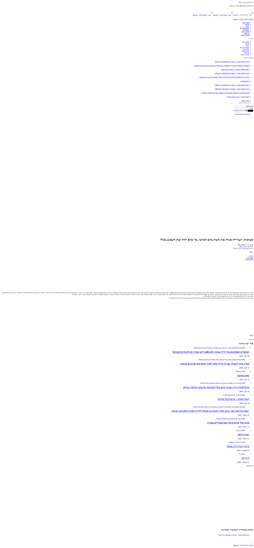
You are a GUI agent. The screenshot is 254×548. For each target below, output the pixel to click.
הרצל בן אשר (241, 244)
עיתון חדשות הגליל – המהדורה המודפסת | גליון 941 (232, 62)
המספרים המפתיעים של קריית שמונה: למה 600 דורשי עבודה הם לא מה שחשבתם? (221, 66)
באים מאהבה (244, 81)
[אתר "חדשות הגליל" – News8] (213, 15)
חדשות (247, 24)
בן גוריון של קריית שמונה (238, 446)
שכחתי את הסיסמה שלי (242, 114)
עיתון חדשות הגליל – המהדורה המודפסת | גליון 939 (232, 85)
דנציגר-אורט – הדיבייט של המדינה (238, 97)
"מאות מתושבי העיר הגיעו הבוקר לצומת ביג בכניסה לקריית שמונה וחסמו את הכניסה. (210, 411)
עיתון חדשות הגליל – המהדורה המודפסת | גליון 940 (232, 73)
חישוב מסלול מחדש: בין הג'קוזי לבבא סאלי (235, 69)
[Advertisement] (247, 146)
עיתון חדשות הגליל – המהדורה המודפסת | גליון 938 (232, 89)
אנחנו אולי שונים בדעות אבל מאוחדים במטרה (228, 422)
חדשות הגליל (246, 248)
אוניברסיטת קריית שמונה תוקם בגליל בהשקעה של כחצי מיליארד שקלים (225, 93)
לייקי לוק (245, 458)
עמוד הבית (250, 258)
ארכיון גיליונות (245, 35)
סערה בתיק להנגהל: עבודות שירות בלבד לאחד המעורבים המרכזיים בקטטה (224, 77)
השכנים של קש (244, 28)
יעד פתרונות (4, 547)
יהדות (247, 26)
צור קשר (246, 33)
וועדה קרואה (243, 434)
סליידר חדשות (237, 248)
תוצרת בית (246, 30)
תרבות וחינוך (245, 31)
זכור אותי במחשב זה (239, 110)
